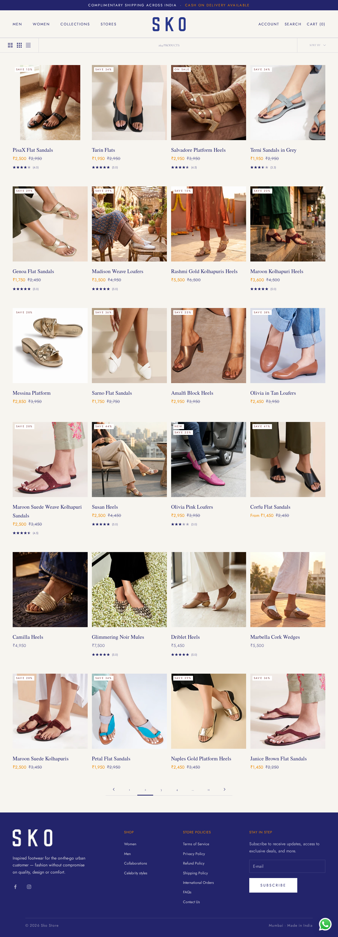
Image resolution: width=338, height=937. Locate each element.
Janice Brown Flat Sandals (278, 758)
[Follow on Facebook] (15, 886)
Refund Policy (193, 863)
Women (41, 24)
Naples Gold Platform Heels (201, 758)
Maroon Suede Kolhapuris (41, 758)
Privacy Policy (194, 853)
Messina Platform (32, 392)
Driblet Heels (185, 636)
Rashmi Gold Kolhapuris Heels (204, 271)
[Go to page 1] (113, 789)
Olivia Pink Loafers (192, 506)
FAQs (187, 892)
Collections (75, 24)
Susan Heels (105, 506)
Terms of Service (196, 844)
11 (209, 789)
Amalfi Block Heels (192, 392)
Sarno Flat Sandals (112, 392)
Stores (109, 24)
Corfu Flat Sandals (270, 506)
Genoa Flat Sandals (33, 271)
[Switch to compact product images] (28, 45)
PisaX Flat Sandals (33, 149)
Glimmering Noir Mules (118, 636)
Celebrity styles (135, 873)
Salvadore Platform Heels (198, 149)
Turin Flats (103, 149)
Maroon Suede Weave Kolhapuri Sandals (47, 511)
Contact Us (191, 901)
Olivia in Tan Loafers (273, 392)
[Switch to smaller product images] (19, 45)
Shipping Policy (195, 873)
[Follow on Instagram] (29, 886)
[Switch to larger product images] (10, 45)
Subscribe (273, 885)
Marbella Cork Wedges (275, 636)
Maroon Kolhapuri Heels (276, 271)
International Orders (198, 882)
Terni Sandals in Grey (273, 149)
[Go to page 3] (224, 789)
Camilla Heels (28, 636)
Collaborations (135, 863)
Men (17, 24)
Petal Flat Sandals (111, 758)
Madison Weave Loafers (117, 271)
